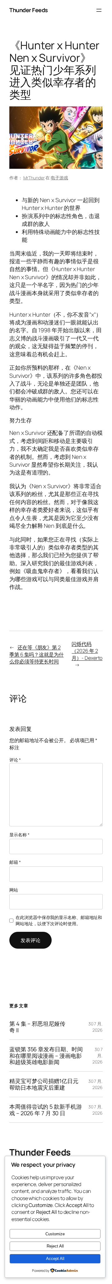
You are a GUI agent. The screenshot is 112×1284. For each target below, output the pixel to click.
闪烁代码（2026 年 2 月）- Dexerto (87, 650)
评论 (15, 760)
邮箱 (15, 862)
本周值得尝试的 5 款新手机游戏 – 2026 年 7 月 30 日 (45, 1109)
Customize (55, 1234)
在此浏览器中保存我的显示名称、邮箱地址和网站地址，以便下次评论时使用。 (59, 920)
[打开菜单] (99, 10)
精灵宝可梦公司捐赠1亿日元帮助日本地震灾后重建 (43, 1084)
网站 (13, 890)
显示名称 (19, 835)
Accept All (55, 1258)
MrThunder (34, 178)
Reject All (55, 1246)
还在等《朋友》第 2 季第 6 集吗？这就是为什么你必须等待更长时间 (36, 654)
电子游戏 (59, 178)
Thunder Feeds (28, 10)
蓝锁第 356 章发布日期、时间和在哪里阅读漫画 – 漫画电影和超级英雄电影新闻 (45, 1055)
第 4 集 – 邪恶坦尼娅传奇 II (37, 1026)
